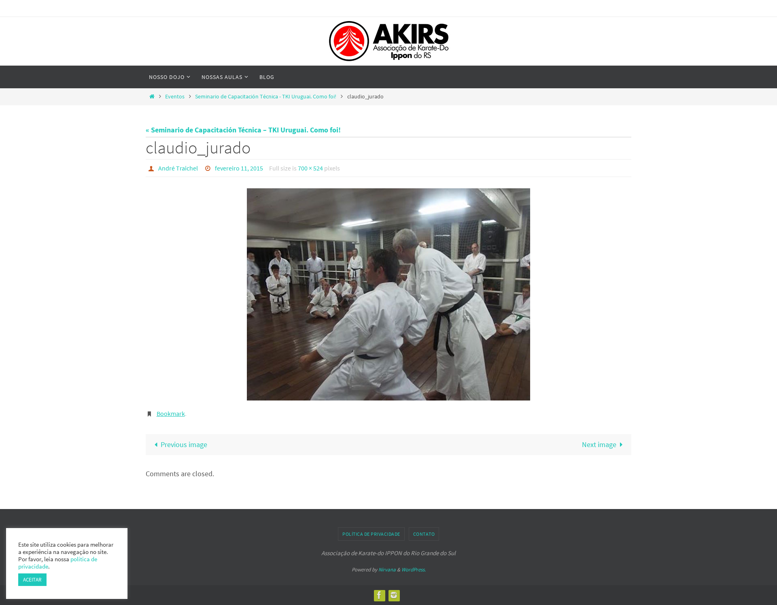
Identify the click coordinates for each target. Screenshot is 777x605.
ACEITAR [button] (32, 579)
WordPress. (413, 569)
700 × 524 (310, 168)
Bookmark (171, 413)
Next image (599, 444)
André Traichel (178, 168)
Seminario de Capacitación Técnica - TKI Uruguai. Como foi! (265, 96)
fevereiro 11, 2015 (239, 168)
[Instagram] (393, 595)
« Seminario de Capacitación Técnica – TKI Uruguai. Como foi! (243, 129)
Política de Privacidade (371, 534)
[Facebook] (379, 595)
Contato (424, 534)
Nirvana (387, 569)
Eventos (175, 96)
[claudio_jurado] (388, 294)
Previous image (184, 444)
